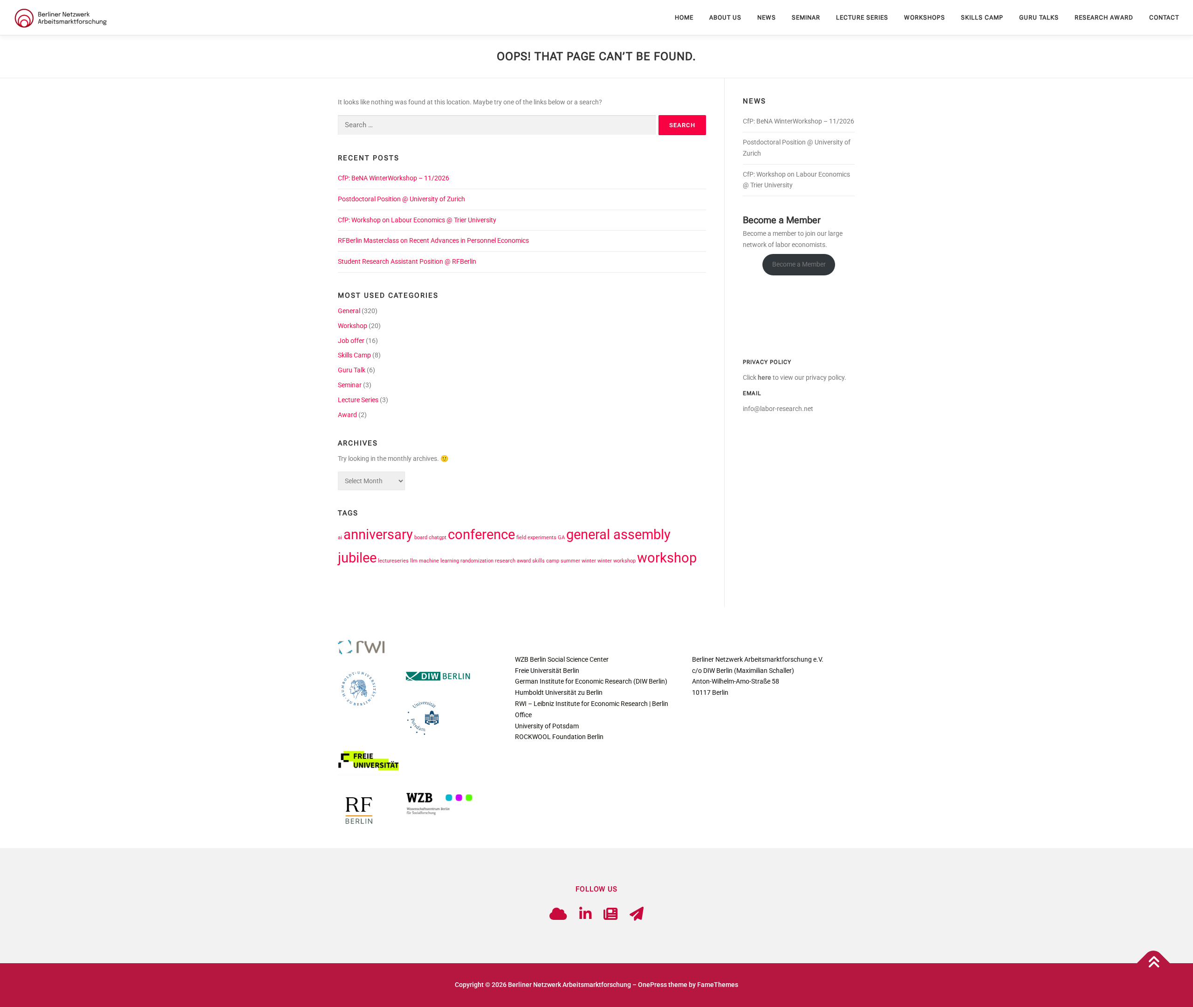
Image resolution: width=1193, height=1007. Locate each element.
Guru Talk (351, 370)
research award (513, 561)
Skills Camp (982, 17)
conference (481, 534)
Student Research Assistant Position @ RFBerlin (407, 261)
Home (684, 17)
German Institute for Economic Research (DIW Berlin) (591, 681)
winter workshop (616, 561)
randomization (477, 561)
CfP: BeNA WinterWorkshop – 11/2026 (393, 178)
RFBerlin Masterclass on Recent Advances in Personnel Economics (433, 240)
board (420, 537)
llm (414, 561)
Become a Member (799, 264)
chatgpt (437, 537)
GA (561, 537)
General (349, 311)
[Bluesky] (558, 914)
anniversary (378, 534)
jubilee (357, 558)
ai (340, 537)
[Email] (637, 914)
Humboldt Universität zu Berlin (559, 692)
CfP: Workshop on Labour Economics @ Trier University (417, 220)
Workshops (924, 17)
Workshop (352, 325)
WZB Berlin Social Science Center (562, 659)
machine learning (439, 561)
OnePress (652, 984)
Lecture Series (862, 17)
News (766, 17)
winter (589, 561)
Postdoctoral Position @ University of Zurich (401, 199)
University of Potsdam (547, 726)
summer (570, 561)
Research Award (1104, 17)
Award (347, 414)
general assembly (618, 534)
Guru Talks (1039, 17)
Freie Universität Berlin (547, 670)
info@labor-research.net (778, 408)
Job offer (351, 340)
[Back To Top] (1153, 963)
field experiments (536, 537)
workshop (667, 558)
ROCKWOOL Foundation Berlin (559, 736)
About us (725, 17)
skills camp (545, 561)
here (764, 377)
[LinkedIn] (585, 914)
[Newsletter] (610, 914)
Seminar (806, 17)
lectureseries (393, 561)
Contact (1164, 17)
